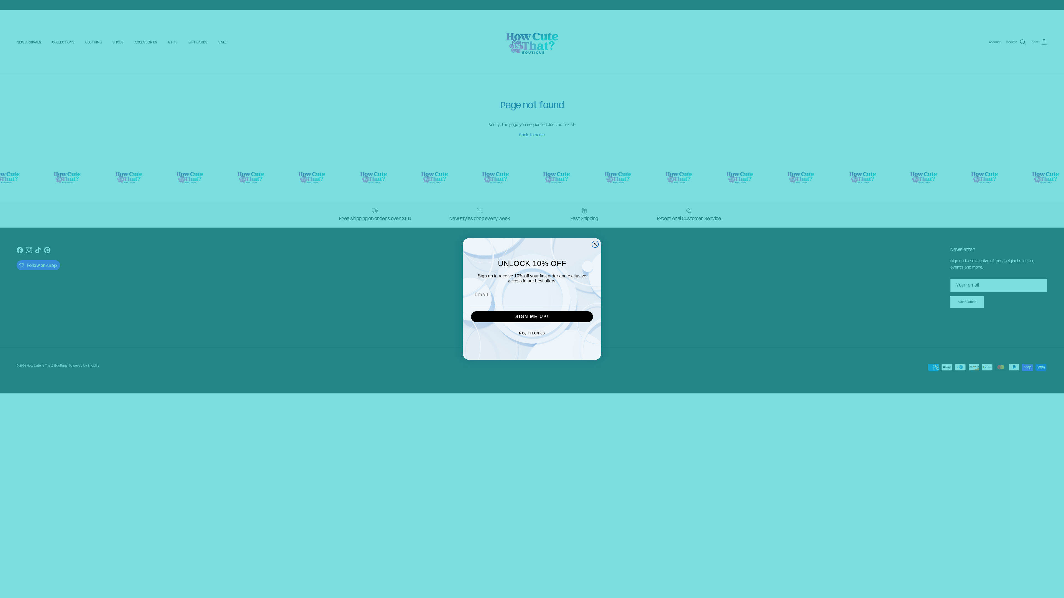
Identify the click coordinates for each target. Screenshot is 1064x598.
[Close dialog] (595, 244)
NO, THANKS (532, 333)
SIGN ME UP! (532, 316)
